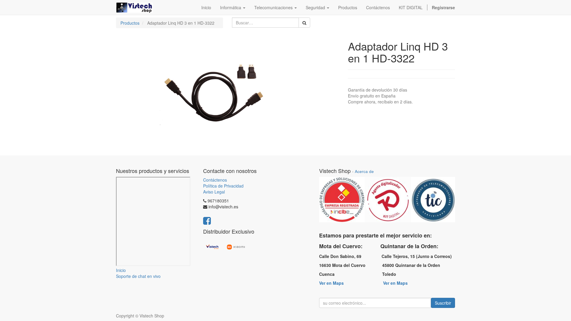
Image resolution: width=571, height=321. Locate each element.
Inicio (121, 270)
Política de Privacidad (223, 186)
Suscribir (443, 303)
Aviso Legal (214, 192)
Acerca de (364, 171)
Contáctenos (215, 180)
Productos (129, 23)
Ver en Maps (331, 283)
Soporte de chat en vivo (138, 276)
